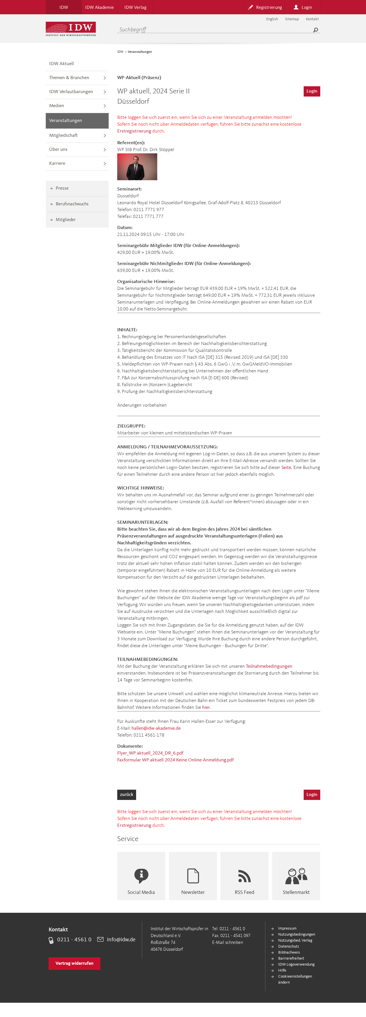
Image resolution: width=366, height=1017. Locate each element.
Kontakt (312, 19)
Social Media (141, 892)
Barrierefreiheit (291, 958)
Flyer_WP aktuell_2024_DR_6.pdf (150, 753)
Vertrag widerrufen (74, 963)
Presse (62, 188)
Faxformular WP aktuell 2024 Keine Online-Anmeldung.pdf (175, 760)
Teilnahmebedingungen (269, 666)
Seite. (286, 467)
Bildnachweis (289, 952)
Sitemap (292, 19)
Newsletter (193, 892)
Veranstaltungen (65, 120)
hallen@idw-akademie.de (156, 728)
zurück (126, 795)
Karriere (57, 163)
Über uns (58, 149)
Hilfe (282, 970)
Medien (56, 105)
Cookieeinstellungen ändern (295, 979)
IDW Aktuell (61, 63)
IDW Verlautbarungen (71, 91)
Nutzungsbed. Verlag (295, 940)
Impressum (287, 928)
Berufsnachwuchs (72, 204)
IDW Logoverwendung (296, 964)
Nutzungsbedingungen (296, 934)
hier (206, 707)
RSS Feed (244, 892)
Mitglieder (66, 220)
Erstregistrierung (134, 131)
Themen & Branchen (69, 77)
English (272, 19)
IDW (120, 52)
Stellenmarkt (296, 892)
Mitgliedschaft (63, 135)
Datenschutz (288, 946)
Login (312, 91)
